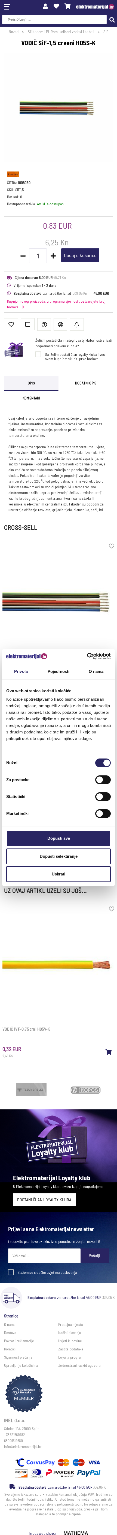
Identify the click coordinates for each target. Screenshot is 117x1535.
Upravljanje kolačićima (21, 1365)
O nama (9, 1324)
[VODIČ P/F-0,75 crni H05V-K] (108, 1051)
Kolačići (10, 1349)
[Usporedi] (27, 324)
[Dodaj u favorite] (11, 324)
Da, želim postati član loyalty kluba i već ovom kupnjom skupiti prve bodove (75, 356)
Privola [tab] (21, 671)
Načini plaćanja (69, 1332)
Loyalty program (70, 1357)
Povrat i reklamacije (19, 1340)
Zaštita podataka (70, 1349)
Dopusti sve (58, 838)
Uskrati (58, 874)
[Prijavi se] (45, 6)
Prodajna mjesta (70, 1324)
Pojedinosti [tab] (58, 671)
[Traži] (111, 19)
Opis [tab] (31, 383)
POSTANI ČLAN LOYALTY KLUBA (44, 1199)
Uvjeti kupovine (70, 1340)
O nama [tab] (96, 671)
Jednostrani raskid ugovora (79, 1365)
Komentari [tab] (31, 398)
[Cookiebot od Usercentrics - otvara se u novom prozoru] (87, 656)
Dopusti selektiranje (59, 856)
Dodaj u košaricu (80, 255)
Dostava (10, 1332)
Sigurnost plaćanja (18, 1357)
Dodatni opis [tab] (85, 383)
